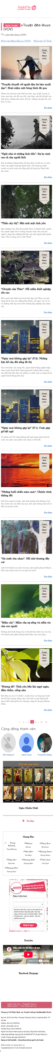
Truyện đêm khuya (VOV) (44, 54)
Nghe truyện (12, 25)
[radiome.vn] (26, 8)
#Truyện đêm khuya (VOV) (16, 40)
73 (46, 721)
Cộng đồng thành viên (18, 728)
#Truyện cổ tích (43, 40)
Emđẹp (30, 820)
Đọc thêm (48, 107)
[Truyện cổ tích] (26, 34)
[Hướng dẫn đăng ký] (28, 905)
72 (41, 721)
